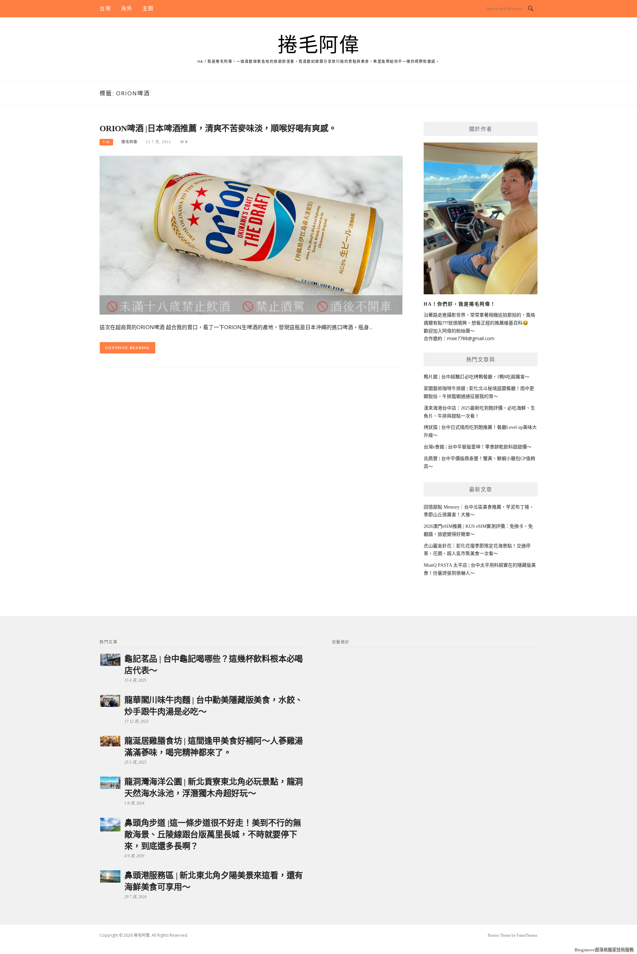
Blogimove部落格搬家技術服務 (604, 949)
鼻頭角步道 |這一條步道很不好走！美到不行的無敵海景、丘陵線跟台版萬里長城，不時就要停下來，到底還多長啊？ (212, 834)
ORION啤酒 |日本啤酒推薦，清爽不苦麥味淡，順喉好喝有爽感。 (218, 128)
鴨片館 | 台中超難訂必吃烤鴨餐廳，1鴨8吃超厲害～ (477, 376)
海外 (126, 8)
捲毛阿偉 (318, 45)
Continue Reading (127, 348)
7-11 (106, 142)
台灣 (105, 8)
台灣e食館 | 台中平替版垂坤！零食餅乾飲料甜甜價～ (477, 446)
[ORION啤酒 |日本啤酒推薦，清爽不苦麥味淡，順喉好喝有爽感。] (251, 234)
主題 (148, 8)
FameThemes (527, 935)
